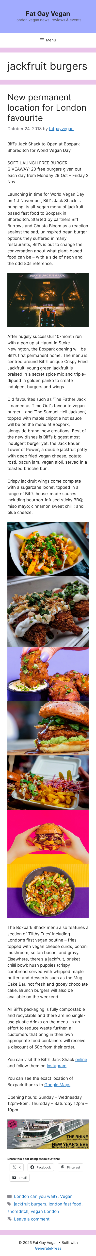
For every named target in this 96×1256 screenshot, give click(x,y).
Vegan (66, 1196)
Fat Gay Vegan (48, 13)
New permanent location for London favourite (46, 107)
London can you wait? (36, 1196)
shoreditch (17, 1211)
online (81, 1059)
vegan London (45, 1211)
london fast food (65, 1204)
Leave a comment (31, 1219)
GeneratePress (48, 1248)
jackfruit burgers (30, 1204)
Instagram (56, 1065)
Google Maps (57, 1084)
